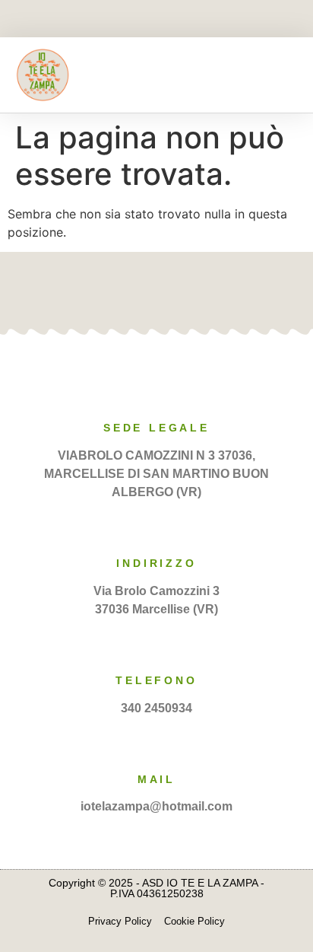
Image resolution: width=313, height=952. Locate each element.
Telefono (156, 680)
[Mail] (156, 744)
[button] (287, 75)
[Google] (180, 290)
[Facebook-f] (131, 20)
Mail (156, 779)
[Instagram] (183, 20)
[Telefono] (156, 645)
